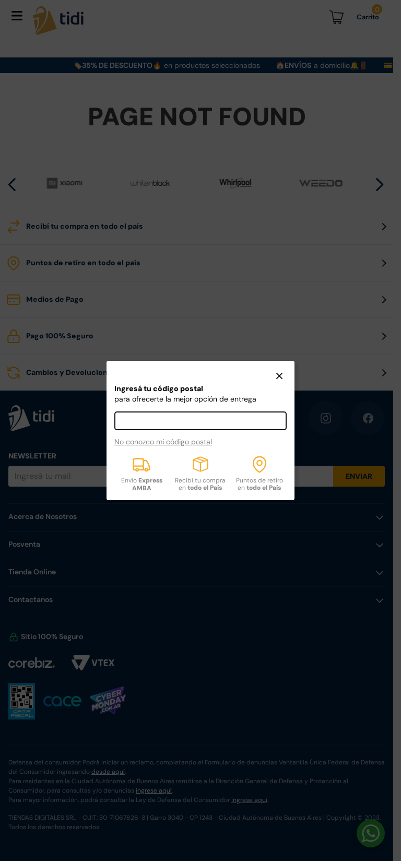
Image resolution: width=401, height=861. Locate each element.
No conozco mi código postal (163, 442)
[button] (279, 377)
